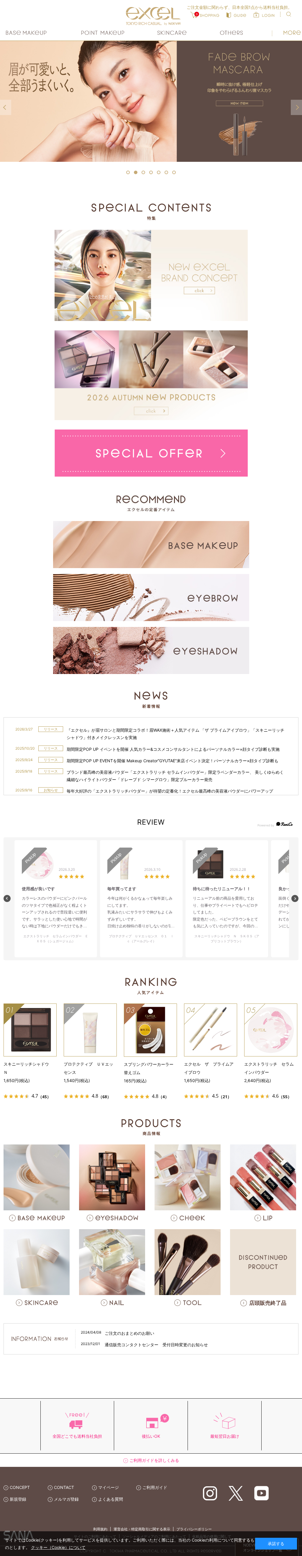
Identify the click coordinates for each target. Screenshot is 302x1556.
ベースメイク (27, 33)
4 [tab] (151, 172)
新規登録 (18, 1499)
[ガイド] (236, 14)
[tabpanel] (151, 101)
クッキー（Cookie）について (58, 1547)
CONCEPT (20, 1487)
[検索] (288, 14)
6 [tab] (166, 172)
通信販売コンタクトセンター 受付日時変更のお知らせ (156, 1344)
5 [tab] (158, 172)
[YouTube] (261, 1492)
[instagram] (210, 1492)
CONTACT (64, 1487)
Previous (5, 107)
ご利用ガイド (154, 1487)
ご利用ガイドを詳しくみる (154, 1460)
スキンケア (172, 33)
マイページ (108, 1487)
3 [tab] (143, 172)
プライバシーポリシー (194, 1529)
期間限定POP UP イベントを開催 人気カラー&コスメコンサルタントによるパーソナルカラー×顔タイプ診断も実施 (173, 749)
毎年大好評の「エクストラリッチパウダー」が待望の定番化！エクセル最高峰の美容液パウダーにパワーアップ (170, 790)
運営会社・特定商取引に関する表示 (142, 1529)
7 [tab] (174, 172)
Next (296, 107)
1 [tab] (128, 172)
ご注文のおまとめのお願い (129, 1333)
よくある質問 (110, 1499)
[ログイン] (264, 14)
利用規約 (100, 1529)
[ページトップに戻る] (289, 1383)
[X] (236, 1492)
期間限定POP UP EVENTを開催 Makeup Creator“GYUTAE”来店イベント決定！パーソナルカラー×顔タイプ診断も (172, 760)
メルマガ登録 (66, 1499)
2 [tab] (135, 172)
